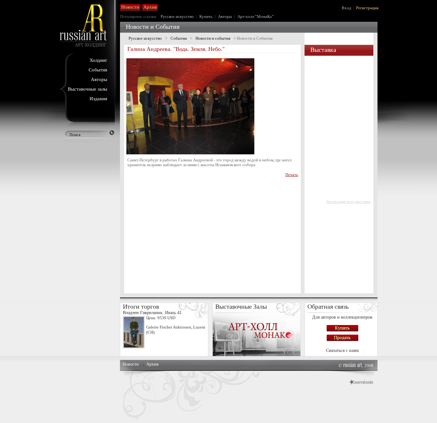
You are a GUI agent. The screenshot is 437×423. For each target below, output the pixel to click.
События (98, 69)
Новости (131, 364)
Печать (291, 174)
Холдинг (98, 60)
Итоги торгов (141, 306)
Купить (205, 16)
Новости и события (212, 38)
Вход (346, 7)
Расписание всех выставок (348, 202)
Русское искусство (177, 16)
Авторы (99, 79)
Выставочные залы (87, 89)
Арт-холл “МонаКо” (255, 16)
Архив (152, 364)
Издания (98, 98)
